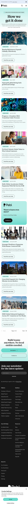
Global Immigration (5, 405)
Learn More (14, 1)
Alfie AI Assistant (5, 410)
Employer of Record (5, 391)
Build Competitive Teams (7, 430)
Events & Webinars (19, 442)
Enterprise (17, 418)
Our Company (4, 465)
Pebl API (17, 456)
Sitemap (3, 479)
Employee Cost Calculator (18, 446)
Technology (18, 399)
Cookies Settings (10, 503)
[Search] (22, 6)
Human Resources (19, 391)
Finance (17, 405)
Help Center (18, 454)
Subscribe (14, 376)
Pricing (2, 476)
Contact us (8, 220)
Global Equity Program (6, 402)
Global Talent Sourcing (6, 407)
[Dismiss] (26, 2)
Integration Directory (6, 413)
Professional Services (20, 410)
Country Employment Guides (20, 438)
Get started (13, 350)
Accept (10, 499)
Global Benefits (4, 396)
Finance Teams (18, 394)
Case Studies (18, 432)
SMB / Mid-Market (19, 416)
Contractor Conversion (6, 438)
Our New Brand (4, 468)
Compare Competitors (20, 435)
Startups (17, 413)
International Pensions (6, 399)
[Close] (26, 489)
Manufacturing (18, 402)
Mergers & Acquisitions (6, 435)
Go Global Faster (5, 427)
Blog (16, 427)
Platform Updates (5, 416)
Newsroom (3, 470)
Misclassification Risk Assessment (20, 450)
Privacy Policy (18, 381)
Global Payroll (4, 394)
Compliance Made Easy (6, 432)
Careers (3, 473)
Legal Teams (18, 396)
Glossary (17, 430)
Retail (16, 407)
